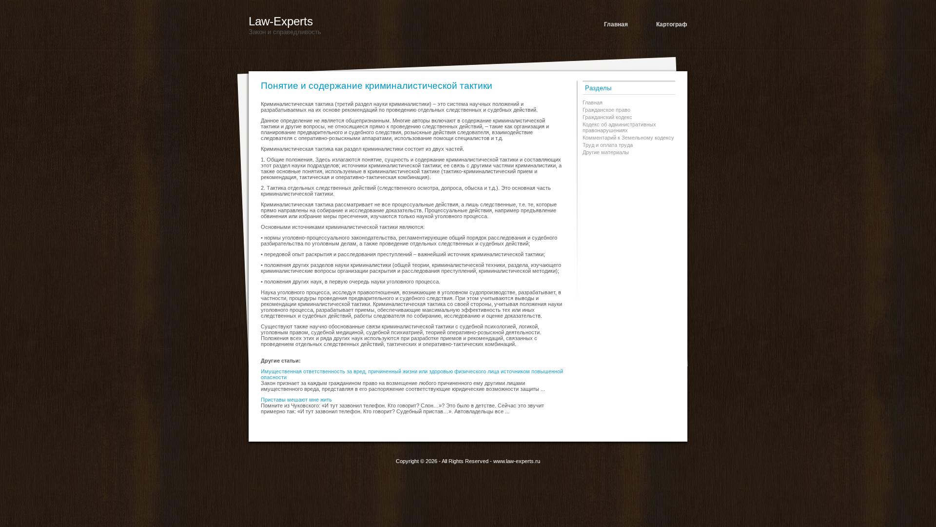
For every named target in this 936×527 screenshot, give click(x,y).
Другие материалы (606, 152)
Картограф (671, 24)
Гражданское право (606, 110)
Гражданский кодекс (607, 117)
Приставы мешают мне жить (296, 400)
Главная (616, 24)
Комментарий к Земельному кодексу (628, 138)
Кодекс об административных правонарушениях (619, 127)
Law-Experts (281, 21)
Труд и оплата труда (608, 145)
